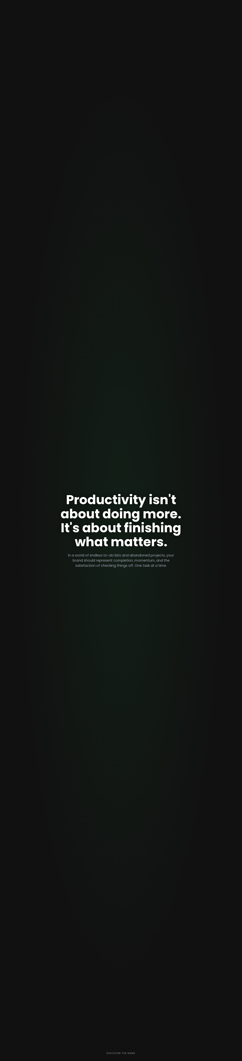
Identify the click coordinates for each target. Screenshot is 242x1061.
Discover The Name (121, 1054)
